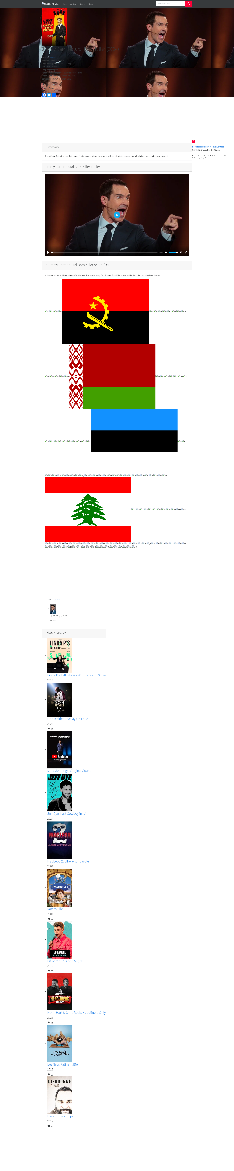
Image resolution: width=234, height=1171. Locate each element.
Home (65, 4)
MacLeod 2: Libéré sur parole (68, 861)
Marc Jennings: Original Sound (69, 770)
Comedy (52, 57)
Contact (220, 146)
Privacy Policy (211, 146)
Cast (49, 599)
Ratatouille (55, 909)
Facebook (201, 146)
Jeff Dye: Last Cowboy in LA (66, 813)
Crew (58, 599)
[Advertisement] (117, 120)
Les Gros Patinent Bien (63, 1064)
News (90, 4)
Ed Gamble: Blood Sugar (64, 960)
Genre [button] (82, 4)
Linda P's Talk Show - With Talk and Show (76, 675)
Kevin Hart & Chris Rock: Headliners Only (76, 1012)
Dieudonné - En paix (61, 1116)
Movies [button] (73, 4)
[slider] (104, 252)
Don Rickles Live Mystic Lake (67, 718)
